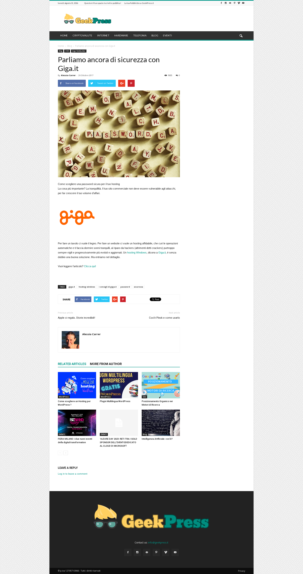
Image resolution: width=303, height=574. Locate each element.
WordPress (64, 397)
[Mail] (230, 3)
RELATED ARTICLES (72, 364)
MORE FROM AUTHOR (106, 364)
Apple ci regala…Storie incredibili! (76, 317)
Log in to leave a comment (72, 473)
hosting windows (87, 286)
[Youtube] (243, 3)
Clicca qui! (90, 266)
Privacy (241, 570)
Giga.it (162, 252)
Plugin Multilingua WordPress (115, 401)
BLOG (155, 35)
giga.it (72, 286)
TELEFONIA (140, 35)
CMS (67, 51)
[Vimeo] (239, 3)
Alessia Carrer (68, 75)
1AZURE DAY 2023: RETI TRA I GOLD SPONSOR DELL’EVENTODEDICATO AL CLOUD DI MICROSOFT (118, 442)
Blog (60, 51)
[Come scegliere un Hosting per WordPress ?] (77, 385)
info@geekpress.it (158, 542)
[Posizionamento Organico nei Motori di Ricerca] (161, 385)
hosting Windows (137, 252)
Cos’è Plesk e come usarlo (164, 317)
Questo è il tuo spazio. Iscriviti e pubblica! (102, 3)
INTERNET (103, 35)
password (125, 286)
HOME (64, 35)
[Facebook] (221, 3)
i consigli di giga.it (108, 286)
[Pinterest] (234, 3)
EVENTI (167, 35)
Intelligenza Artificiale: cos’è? (157, 439)
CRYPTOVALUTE (82, 35)
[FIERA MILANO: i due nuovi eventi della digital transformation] (77, 423)
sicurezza (138, 286)
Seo (144, 397)
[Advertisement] (181, 18)
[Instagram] (226, 3)
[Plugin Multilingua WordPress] (119, 385)
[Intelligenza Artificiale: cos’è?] (161, 423)
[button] (241, 36)
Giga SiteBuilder (78, 51)
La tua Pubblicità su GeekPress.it (139, 3)
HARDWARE (121, 35)
